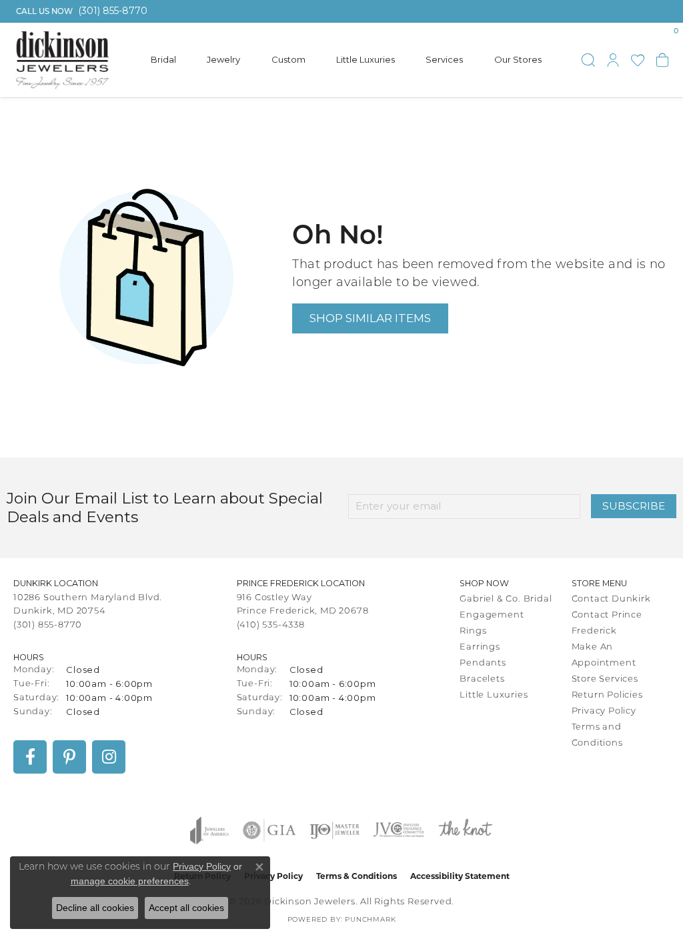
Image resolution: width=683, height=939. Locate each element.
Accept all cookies (186, 907)
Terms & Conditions (356, 876)
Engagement (492, 615)
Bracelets (482, 679)
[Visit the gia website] (269, 830)
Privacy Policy (604, 711)
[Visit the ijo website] (334, 830)
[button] (588, 60)
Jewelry (223, 59)
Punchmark (370, 920)
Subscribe (633, 506)
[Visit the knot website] (465, 830)
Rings (473, 631)
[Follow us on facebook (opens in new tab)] (30, 757)
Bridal (163, 59)
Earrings (480, 647)
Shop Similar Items (370, 318)
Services (444, 59)
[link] (80, 11)
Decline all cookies (95, 907)
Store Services (605, 679)
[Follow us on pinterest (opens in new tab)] (69, 757)
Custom (288, 59)
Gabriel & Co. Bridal (506, 599)
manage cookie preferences (130, 881)
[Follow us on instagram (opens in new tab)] (108, 757)
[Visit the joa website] (209, 830)
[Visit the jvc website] (399, 830)
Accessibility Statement (460, 876)
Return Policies (607, 695)
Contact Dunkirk (611, 599)
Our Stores (518, 59)
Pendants (483, 663)
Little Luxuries (365, 59)
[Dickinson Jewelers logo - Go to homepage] (62, 60)
